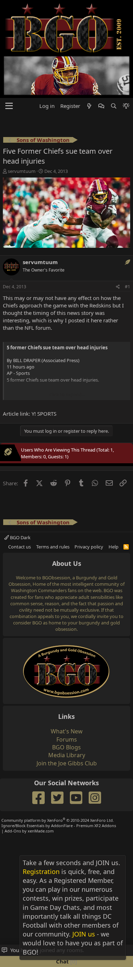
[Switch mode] (126, 106)
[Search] (113, 106)
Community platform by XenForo (57, 820)
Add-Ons (13, 831)
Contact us (19, 546)
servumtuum (21, 171)
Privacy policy (88, 546)
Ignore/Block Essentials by (58, 825)
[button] (9, 106)
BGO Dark (20, 537)
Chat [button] (65, 961)
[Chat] (101, 106)
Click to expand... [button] (67, 394)
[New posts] (89, 106)
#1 (127, 287)
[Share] (117, 287)
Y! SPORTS (44, 413)
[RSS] (126, 547)
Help (113, 546)
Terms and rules (53, 546)
